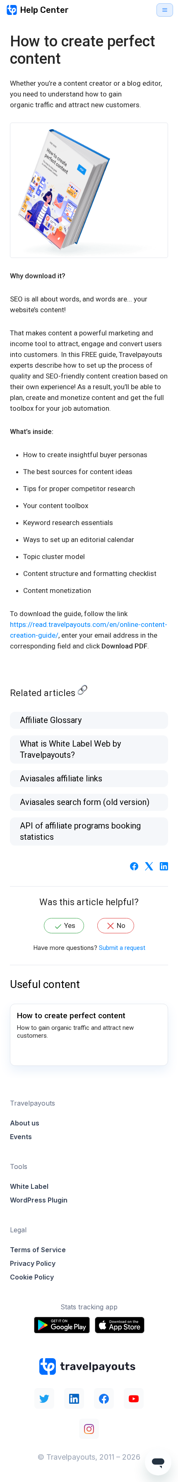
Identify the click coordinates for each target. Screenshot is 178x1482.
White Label (29, 1186)
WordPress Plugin (38, 1200)
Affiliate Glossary (51, 720)
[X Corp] (149, 866)
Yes (69, 925)
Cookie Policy (32, 1277)
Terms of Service (38, 1250)
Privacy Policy (32, 1263)
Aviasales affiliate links (61, 778)
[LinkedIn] (164, 866)
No (121, 925)
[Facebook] (134, 866)
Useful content (45, 984)
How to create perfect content (71, 1015)
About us (24, 1123)
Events (21, 1137)
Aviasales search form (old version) (84, 802)
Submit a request (122, 948)
